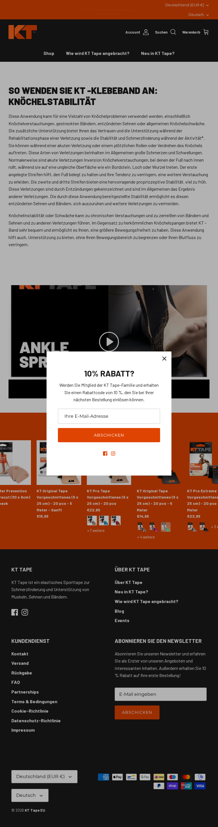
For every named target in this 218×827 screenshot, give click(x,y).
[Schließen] (164, 358)
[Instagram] (113, 453)
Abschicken (109, 435)
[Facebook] (105, 453)
